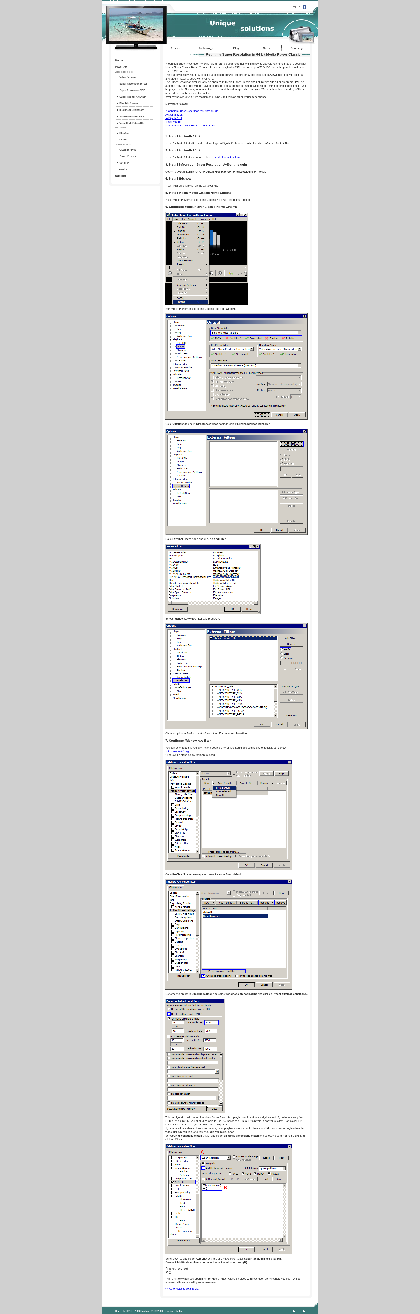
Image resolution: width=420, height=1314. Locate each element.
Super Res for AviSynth (132, 96)
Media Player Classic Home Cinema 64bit (190, 125)
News (266, 48)
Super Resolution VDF (132, 90)
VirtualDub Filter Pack (131, 116)
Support (120, 175)
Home (119, 60)
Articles (175, 48)
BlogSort (124, 133)
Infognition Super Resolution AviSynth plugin (191, 111)
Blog (236, 48)
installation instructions (226, 157)
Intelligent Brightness (131, 110)
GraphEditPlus (127, 149)
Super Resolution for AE (133, 83)
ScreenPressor (127, 156)
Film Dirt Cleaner (129, 103)
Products (121, 67)
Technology (206, 48)
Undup (123, 139)
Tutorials (121, 169)
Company (297, 48)
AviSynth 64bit (173, 118)
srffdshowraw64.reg (177, 751)
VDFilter (124, 162)
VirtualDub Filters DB (131, 123)
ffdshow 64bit (173, 121)
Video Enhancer (128, 77)
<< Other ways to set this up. (182, 1288)
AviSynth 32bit (173, 114)
